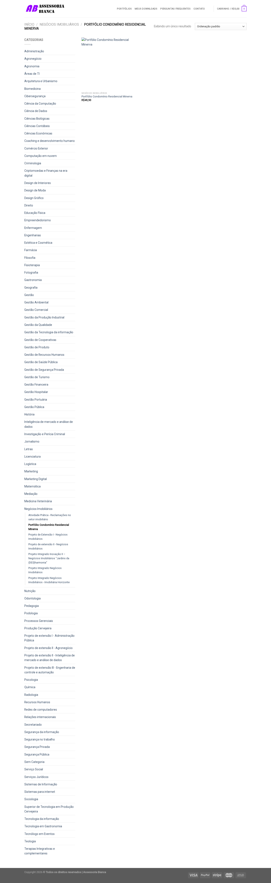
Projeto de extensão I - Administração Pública (49, 638)
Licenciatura (32, 456)
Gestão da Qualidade (38, 325)
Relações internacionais (40, 717)
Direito (28, 205)
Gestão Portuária (35, 399)
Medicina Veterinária (38, 501)
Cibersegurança (35, 96)
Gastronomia (33, 280)
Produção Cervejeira (37, 628)
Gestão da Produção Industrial (44, 317)
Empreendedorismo (37, 220)
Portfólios (124, 8)
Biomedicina (32, 88)
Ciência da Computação (40, 103)
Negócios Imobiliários (59, 24)
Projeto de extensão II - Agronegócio (48, 648)
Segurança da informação (41, 732)
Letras (28, 449)
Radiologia (31, 694)
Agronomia (31, 66)
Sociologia (31, 799)
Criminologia (32, 163)
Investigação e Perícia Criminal (44, 434)
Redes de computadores (40, 709)
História (29, 414)
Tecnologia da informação (41, 819)
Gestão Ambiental (36, 302)
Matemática (32, 486)
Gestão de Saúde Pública (41, 362)
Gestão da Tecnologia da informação (48, 332)
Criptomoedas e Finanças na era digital (45, 173)
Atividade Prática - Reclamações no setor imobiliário (49, 517)
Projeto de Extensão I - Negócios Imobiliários (48, 536)
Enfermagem (33, 228)
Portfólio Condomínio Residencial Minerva (48, 527)
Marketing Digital (35, 479)
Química (29, 687)
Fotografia (31, 272)
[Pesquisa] (209, 8)
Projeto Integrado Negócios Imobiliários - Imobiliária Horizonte (49, 580)
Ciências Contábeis (37, 126)
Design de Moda (35, 190)
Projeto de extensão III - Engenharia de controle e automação (49, 670)
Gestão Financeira (36, 384)
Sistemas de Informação (40, 784)
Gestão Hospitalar (36, 392)
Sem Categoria (34, 762)
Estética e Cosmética (38, 242)
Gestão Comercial (36, 309)
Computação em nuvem (40, 156)
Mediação (30, 493)
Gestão (29, 295)
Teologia (30, 841)
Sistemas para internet (39, 791)
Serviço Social (33, 769)
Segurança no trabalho (39, 739)
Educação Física (34, 213)
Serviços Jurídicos (36, 777)
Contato (199, 8)
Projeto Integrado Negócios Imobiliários (45, 570)
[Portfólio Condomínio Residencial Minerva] (108, 63)
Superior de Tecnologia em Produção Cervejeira (49, 809)
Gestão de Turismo (37, 377)
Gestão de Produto (36, 347)
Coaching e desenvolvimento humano (49, 141)
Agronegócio (32, 58)
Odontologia (32, 598)
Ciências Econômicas (38, 133)
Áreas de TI (32, 73)
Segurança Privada (37, 747)
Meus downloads (146, 8)
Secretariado (33, 724)
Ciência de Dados (35, 111)
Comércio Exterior (36, 148)
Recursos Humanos (37, 702)
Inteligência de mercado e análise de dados (48, 424)
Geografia (30, 287)
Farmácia (30, 250)
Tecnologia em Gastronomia (43, 826)
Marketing (31, 471)
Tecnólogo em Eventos (39, 834)
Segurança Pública (36, 754)
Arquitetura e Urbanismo (40, 81)
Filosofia (29, 257)
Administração (34, 51)
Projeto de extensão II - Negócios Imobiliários (48, 546)
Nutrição (30, 591)
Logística (30, 464)
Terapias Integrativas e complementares (39, 851)
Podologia (31, 613)
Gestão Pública (34, 407)
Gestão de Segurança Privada (44, 369)
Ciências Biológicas (37, 118)
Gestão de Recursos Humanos (44, 354)
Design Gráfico (34, 198)
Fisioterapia (32, 265)
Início (29, 24)
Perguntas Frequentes (175, 8)
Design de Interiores (37, 183)
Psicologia (31, 679)
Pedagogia (31, 606)
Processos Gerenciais (38, 621)
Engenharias (32, 235)
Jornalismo (31, 441)
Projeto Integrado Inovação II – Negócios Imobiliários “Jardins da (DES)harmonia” (48, 558)
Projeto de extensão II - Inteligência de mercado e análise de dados (49, 658)
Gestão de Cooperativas (40, 340)
